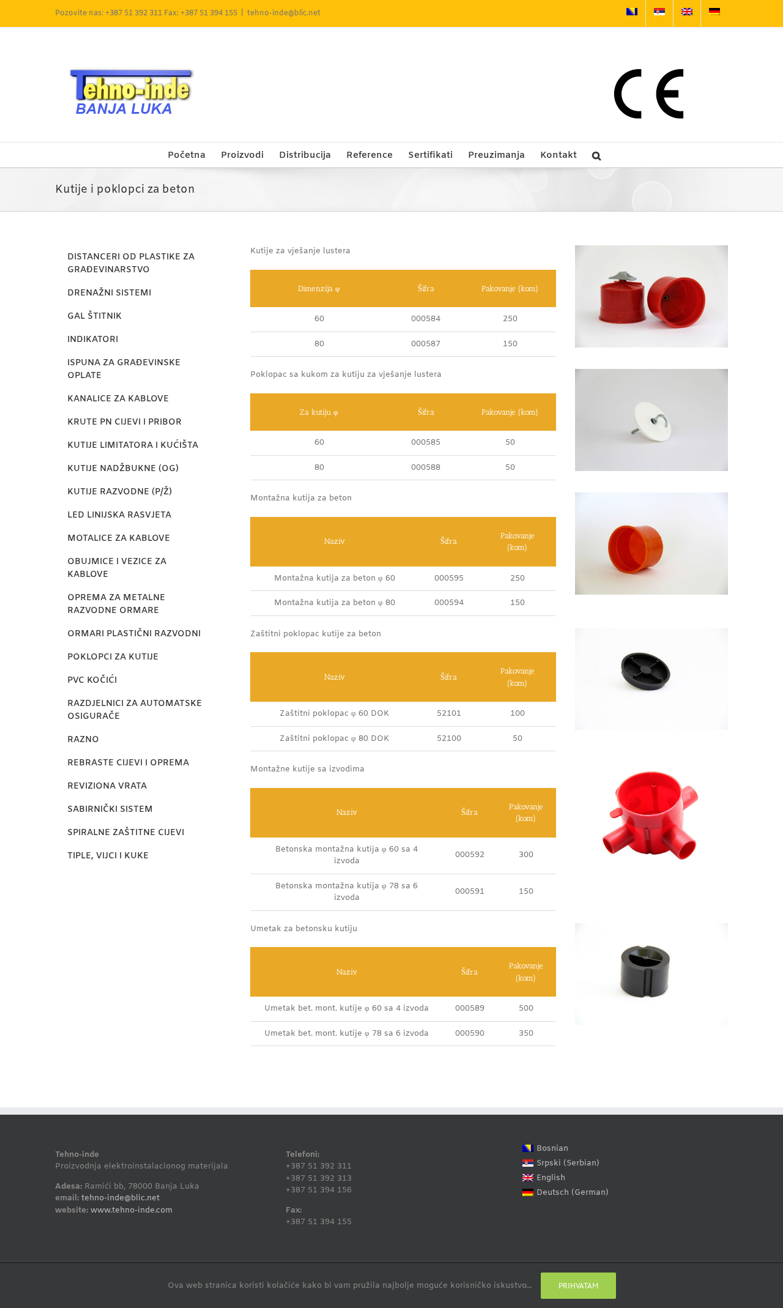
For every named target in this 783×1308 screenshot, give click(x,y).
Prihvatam (578, 1285)
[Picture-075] (651, 249)
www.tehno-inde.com (132, 1210)
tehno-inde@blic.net (284, 13)
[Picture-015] (651, 496)
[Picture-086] (651, 927)
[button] (596, 155)
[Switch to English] (687, 13)
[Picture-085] (651, 632)
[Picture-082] (651, 373)
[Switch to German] (714, 13)
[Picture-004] (651, 767)
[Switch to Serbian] (659, 13)
